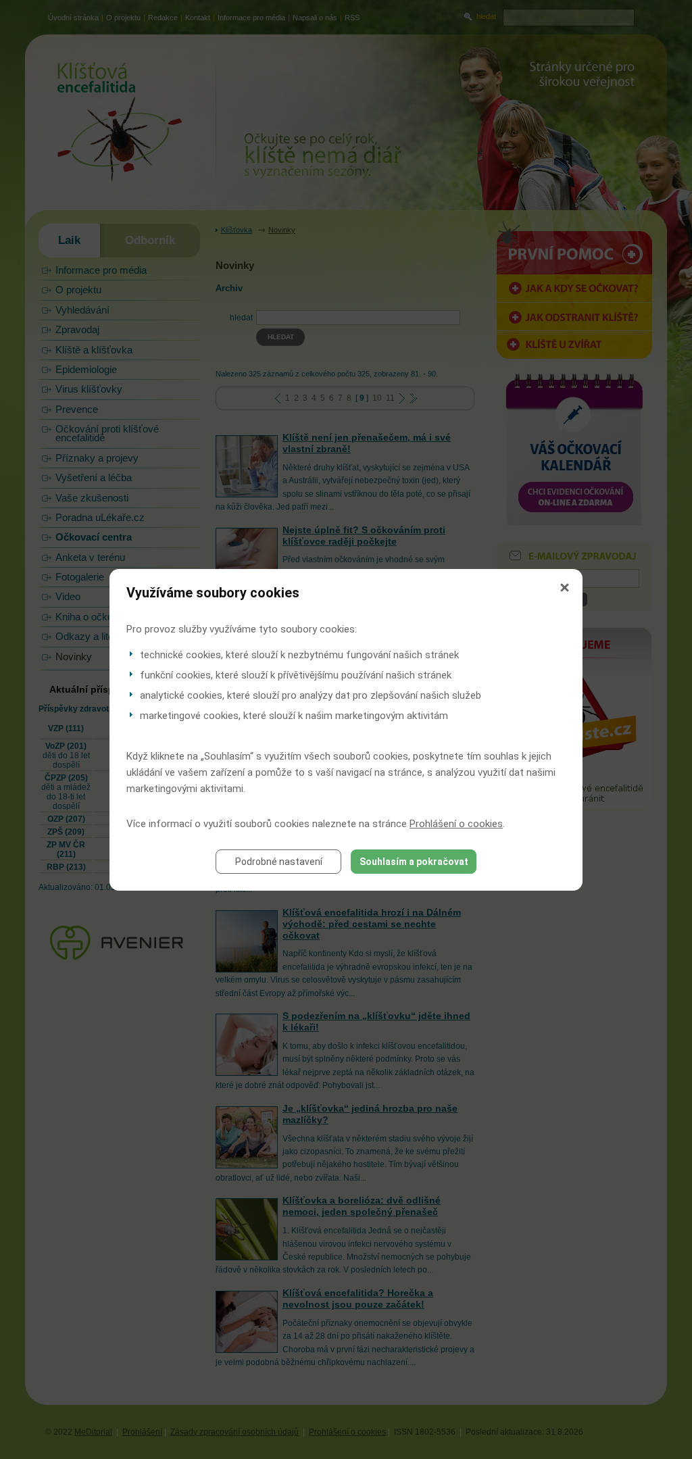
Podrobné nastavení (278, 861)
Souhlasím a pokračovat (414, 861)
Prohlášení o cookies (456, 824)
